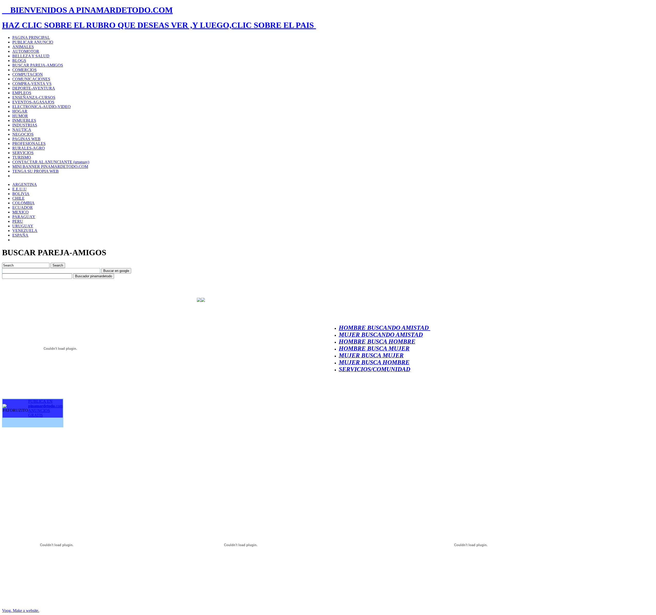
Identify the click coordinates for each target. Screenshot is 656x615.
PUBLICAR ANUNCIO (32, 42)
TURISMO (21, 157)
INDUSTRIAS (24, 125)
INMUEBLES (24, 120)
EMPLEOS (21, 93)
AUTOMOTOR (25, 51)
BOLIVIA (20, 194)
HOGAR (19, 111)
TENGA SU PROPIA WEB (35, 171)
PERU (17, 221)
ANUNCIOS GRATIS (39, 412)
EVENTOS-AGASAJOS (33, 102)
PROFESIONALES (29, 143)
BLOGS (19, 60)
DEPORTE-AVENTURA (33, 88)
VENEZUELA (24, 230)
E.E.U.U (19, 189)
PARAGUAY (23, 217)
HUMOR (20, 116)
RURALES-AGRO (28, 148)
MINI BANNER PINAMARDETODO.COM (50, 166)
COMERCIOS (24, 70)
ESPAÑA (20, 235)
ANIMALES (23, 47)
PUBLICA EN (45, 403)
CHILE (18, 198)
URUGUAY (22, 226)
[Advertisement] (40, 464)
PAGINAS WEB (26, 139)
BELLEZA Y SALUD (30, 56)
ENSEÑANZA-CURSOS (33, 97)
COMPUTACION (27, 74)
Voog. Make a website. (20, 610)
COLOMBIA (23, 203)
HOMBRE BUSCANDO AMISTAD (384, 327)
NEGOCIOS (23, 134)
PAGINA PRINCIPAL (31, 37)
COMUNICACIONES (31, 79)
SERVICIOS (23, 153)
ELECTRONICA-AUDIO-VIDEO (41, 106)
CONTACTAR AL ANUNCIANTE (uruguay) (50, 162)
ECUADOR (22, 207)
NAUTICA (21, 130)
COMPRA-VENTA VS (32, 83)
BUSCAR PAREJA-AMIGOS (37, 65)
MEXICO (20, 212)
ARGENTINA (24, 184)
